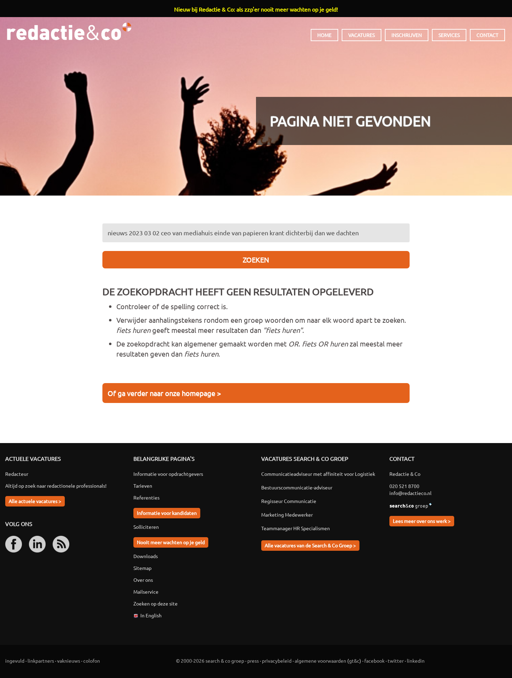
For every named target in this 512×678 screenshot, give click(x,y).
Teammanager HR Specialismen (295, 528)
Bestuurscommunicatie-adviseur (296, 487)
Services (449, 35)
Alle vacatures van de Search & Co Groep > (310, 545)
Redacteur (16, 474)
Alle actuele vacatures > (35, 501)
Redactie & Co (69, 31)
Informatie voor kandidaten (167, 513)
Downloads (145, 556)
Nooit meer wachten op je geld (171, 542)
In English (151, 615)
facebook (374, 660)
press (253, 660)
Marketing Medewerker (287, 514)
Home (324, 35)
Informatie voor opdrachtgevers (168, 474)
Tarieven (142, 485)
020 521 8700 (404, 486)
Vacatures (361, 35)
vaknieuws (68, 660)
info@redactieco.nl (410, 493)
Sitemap (142, 568)
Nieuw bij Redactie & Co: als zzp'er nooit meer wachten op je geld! (256, 9)
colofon (91, 660)
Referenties (146, 497)
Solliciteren (146, 527)
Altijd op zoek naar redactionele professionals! (56, 485)
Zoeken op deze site (155, 603)
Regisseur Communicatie (288, 501)
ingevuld (14, 660)
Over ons (143, 580)
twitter (396, 660)
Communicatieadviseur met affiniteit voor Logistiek (318, 474)
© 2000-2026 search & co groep (210, 660)
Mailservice (145, 591)
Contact (487, 35)
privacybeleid (277, 660)
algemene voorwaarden (320, 660)
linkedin (416, 660)
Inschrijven (406, 35)
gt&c (354, 660)
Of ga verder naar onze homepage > (164, 393)
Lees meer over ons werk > (422, 521)
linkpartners (41, 660)
